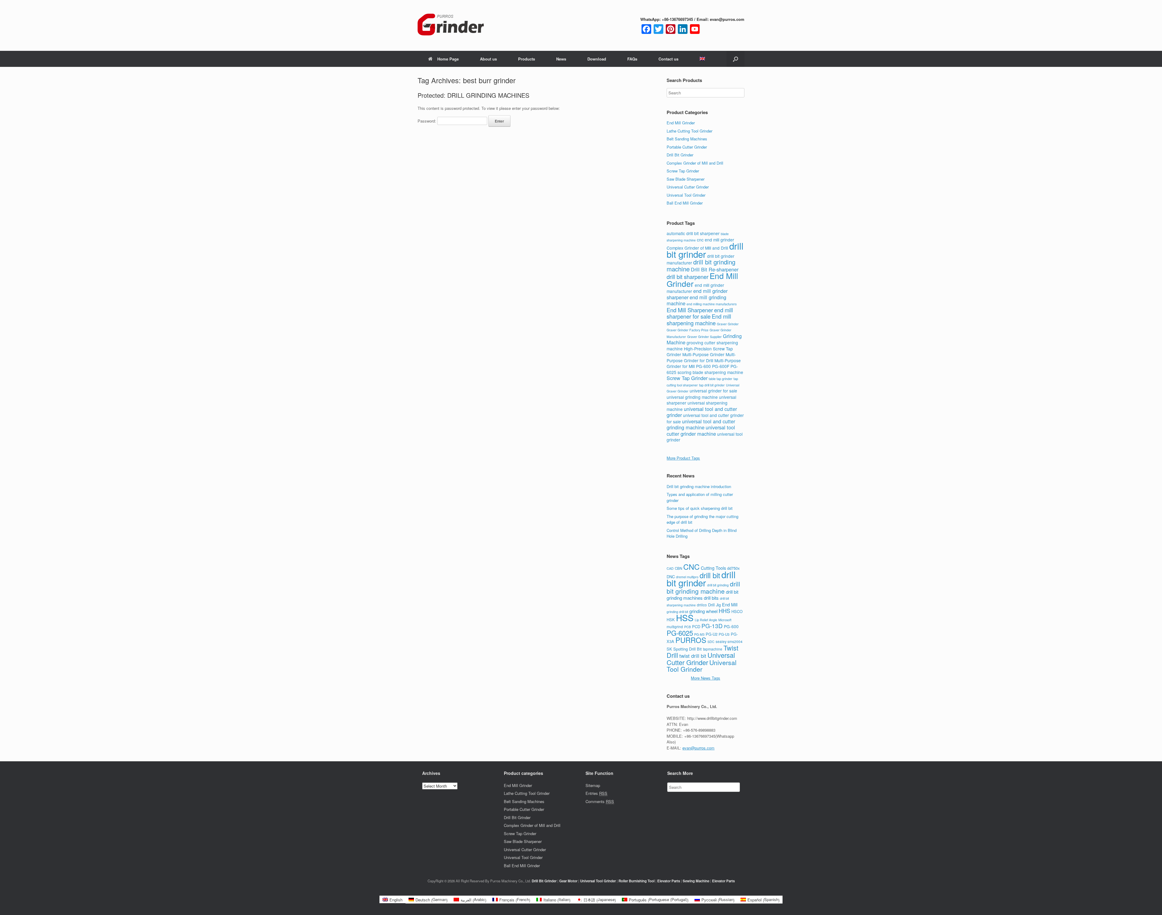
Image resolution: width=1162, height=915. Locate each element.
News (561, 59)
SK (669, 649)
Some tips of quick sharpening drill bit (700, 508)
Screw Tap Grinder (683, 171)
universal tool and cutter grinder (702, 412)
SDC (710, 641)
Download (596, 59)
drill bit (710, 575)
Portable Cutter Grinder (687, 147)
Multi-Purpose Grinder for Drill (701, 357)
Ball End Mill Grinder (685, 203)
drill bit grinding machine (703, 587)
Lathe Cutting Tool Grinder (689, 131)
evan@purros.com (698, 748)
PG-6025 (680, 633)
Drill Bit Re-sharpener (714, 269)
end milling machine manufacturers (712, 304)
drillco (702, 604)
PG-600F (720, 366)
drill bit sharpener (687, 276)
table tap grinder (720, 378)
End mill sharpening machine (699, 319)
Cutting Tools (713, 568)
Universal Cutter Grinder (688, 187)
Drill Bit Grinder (680, 155)
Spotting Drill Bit (687, 649)
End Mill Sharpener (690, 310)
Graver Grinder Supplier (704, 336)
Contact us (668, 59)
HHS (724, 611)
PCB (687, 627)
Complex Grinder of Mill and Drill (695, 163)
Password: (427, 121)
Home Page (448, 59)
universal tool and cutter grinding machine (701, 424)
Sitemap (593, 785)
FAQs (632, 59)
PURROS (690, 640)
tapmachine (712, 649)
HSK (671, 619)
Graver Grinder (728, 324)
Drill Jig (714, 605)
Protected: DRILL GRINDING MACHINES (473, 95)
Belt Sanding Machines (687, 139)
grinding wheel (703, 611)
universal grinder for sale (713, 391)
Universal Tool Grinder (686, 195)
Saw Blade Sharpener (685, 179)
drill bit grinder (705, 249)
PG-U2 (711, 634)
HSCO (737, 611)
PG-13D (712, 625)
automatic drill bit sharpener (693, 233)
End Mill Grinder (681, 123)
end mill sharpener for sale (700, 313)
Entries (596, 793)
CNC (691, 566)
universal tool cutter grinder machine (701, 430)
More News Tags (705, 678)
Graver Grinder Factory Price (687, 330)
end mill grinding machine (696, 300)
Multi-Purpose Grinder (703, 354)
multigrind (675, 626)
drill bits (711, 598)
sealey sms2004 (729, 641)
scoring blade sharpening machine (710, 372)
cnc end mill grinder (715, 240)
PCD (696, 626)
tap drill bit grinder (712, 385)
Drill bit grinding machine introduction (699, 486)
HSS (685, 618)
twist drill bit (692, 655)
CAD (670, 568)
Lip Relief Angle (706, 620)
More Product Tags (683, 458)
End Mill (729, 604)
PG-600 (703, 366)
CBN (678, 568)
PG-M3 (699, 634)
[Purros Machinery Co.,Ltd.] (451, 25)
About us (488, 59)
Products (526, 59)
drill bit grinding (718, 585)
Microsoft (724, 620)
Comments (600, 801)
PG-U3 (724, 634)
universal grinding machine (692, 397)
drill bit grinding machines (702, 595)
